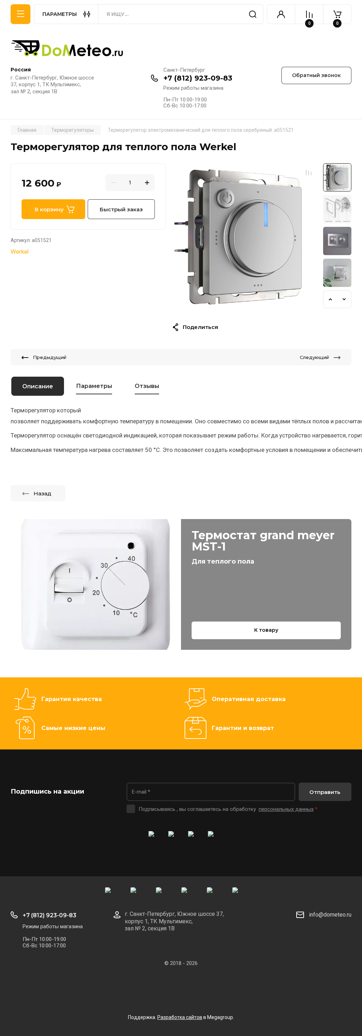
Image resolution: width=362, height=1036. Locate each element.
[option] (245, 235)
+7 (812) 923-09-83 (197, 78)
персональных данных (286, 809)
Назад (42, 493)
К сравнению (308, 172)
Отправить (324, 792)
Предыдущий (49, 357)
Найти (253, 14)
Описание (37, 386)
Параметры (94, 386)
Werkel (20, 251)
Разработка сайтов (179, 1017)
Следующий (314, 357)
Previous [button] (330, 299)
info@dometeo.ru (330, 914)
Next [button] (344, 299)
